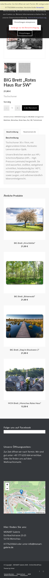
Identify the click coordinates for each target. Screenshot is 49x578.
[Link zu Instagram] (43, 571)
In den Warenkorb (30, 108)
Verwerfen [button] (40, 7)
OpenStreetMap (30, 512)
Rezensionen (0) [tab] (29, 132)
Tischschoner (37, 120)
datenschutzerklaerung (37, 17)
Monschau (14, 120)
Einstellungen (24, 33)
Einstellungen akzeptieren (25, 22)
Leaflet (19, 512)
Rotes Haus (22, 120)
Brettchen (7, 120)
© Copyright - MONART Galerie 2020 (16, 565)
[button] (21, 492)
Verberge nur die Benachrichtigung (25, 27)
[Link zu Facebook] (39, 571)
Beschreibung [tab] (12, 132)
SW (31, 120)
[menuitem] (9, 574)
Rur (28, 120)
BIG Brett (31, 117)
